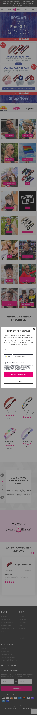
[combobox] (8, 356)
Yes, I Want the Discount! (18, 374)
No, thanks (18, 381)
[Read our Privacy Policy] (32, 366)
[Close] (34, 329)
